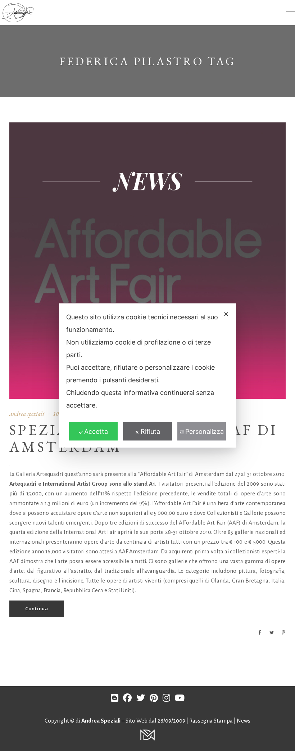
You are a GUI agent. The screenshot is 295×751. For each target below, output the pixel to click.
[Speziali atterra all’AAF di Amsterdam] (147, 260)
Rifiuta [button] (150, 431)
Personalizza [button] (204, 431)
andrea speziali (26, 414)
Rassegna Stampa (211, 721)
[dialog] (147, 375)
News (243, 721)
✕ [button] (226, 314)
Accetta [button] (96, 431)
